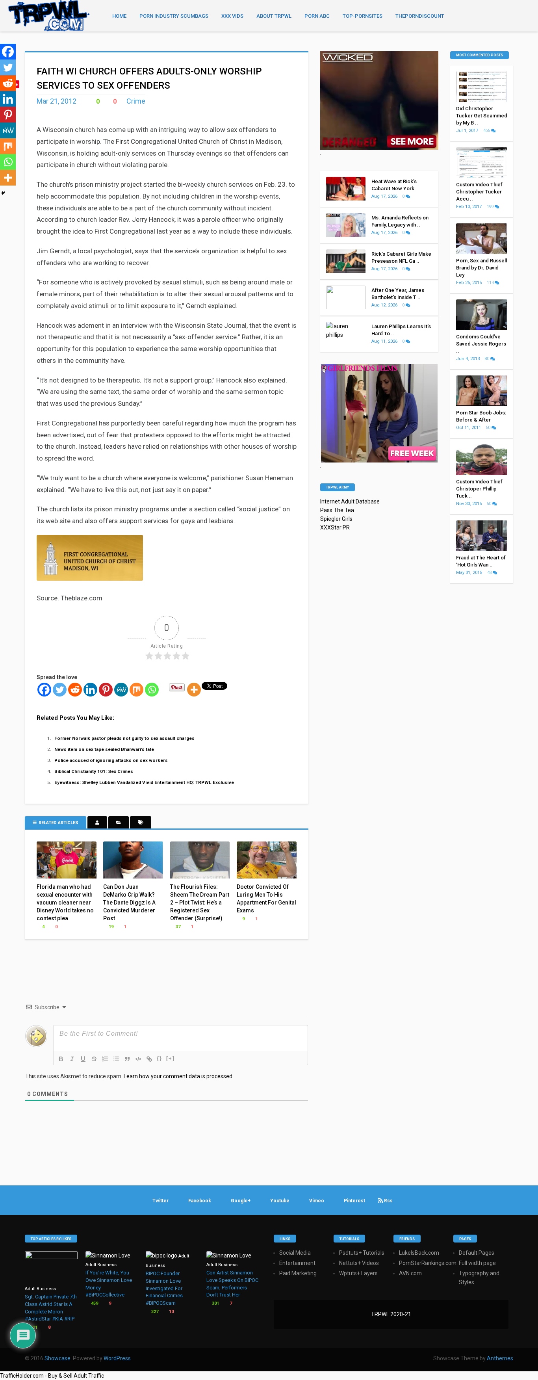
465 (487, 130)
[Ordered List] (105, 1059)
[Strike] (94, 1059)
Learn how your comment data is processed (178, 1076)
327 (154, 1311)
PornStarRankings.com (427, 1263)
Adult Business (40, 1288)
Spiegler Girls (336, 519)
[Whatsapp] (152, 690)
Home (119, 16)
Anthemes (500, 1358)
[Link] (149, 1059)
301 (215, 1303)
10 (171, 1311)
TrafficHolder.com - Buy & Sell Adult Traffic (52, 1376)
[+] (170, 1058)
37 (177, 926)
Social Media (295, 1253)
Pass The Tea (337, 510)
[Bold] (61, 1059)
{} (159, 1058)
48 (490, 572)
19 (110, 926)
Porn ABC (317, 16)
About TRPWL (273, 16)
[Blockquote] (127, 1059)
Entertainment (297, 1263)
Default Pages (476, 1253)
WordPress (117, 1358)
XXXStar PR (335, 527)
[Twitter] (60, 690)
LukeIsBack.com (419, 1253)
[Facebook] (44, 690)
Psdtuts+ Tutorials (361, 1253)
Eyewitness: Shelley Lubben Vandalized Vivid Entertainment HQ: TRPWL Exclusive (144, 782)
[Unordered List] (116, 1059)
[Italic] (72, 1059)
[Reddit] (75, 690)
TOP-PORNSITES (362, 16)
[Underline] (83, 1059)
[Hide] (3, 193)
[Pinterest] (106, 690)
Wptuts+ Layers (358, 1273)
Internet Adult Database (350, 501)
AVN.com (410, 1273)
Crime (135, 101)
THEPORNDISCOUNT (419, 16)
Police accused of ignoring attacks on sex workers (111, 760)
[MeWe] (121, 690)
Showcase (57, 1358)
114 (491, 282)
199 (491, 206)
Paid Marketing (298, 1273)
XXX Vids (232, 16)
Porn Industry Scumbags (173, 16)
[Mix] (136, 690)
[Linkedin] (90, 690)
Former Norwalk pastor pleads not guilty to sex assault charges (124, 738)
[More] (194, 690)
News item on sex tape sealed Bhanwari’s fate (104, 749)
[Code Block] (138, 1059)
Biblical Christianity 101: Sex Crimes (93, 771)
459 (94, 1303)
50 (489, 427)
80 (487, 359)
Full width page (477, 1263)
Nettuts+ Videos (359, 1263)
